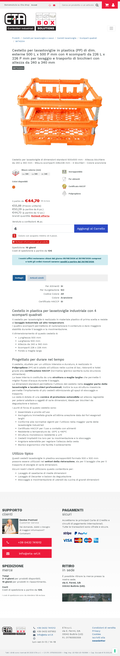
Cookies (96, 634)
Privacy (96, 631)
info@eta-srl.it (29, 553)
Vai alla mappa (86, 596)
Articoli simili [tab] (37, 278)
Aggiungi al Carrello (91, 228)
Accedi (34, 5)
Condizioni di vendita (104, 627)
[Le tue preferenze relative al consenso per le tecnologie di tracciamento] (115, 651)
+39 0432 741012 (29, 542)
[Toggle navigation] (111, 28)
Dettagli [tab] (19, 278)
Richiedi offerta (40, 216)
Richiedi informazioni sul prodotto (31, 242)
